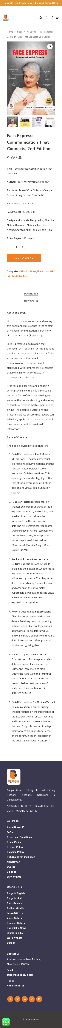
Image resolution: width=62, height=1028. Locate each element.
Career (11, 942)
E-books (11, 871)
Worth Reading (19, 276)
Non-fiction (43, 271)
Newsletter (13, 862)
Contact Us (13, 953)
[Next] (49, 122)
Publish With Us (15, 908)
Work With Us (14, 938)
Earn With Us (14, 876)
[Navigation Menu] (57, 17)
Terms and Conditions (19, 837)
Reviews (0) (31, 300)
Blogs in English (16, 893)
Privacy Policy (15, 847)
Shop (19, 31)
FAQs (10, 832)
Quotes (11, 866)
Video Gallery (14, 918)
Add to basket (24, 257)
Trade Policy (14, 842)
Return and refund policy (21, 857)
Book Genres (14, 903)
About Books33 (15, 827)
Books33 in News (16, 928)
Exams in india (15, 933)
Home (10, 31)
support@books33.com (20, 974)
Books (33, 271)
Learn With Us (15, 913)
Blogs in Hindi (14, 898)
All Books (31, 31)
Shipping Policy (15, 852)
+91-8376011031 (16, 985)
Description (31, 293)
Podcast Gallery (16, 923)
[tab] (31, 293)
